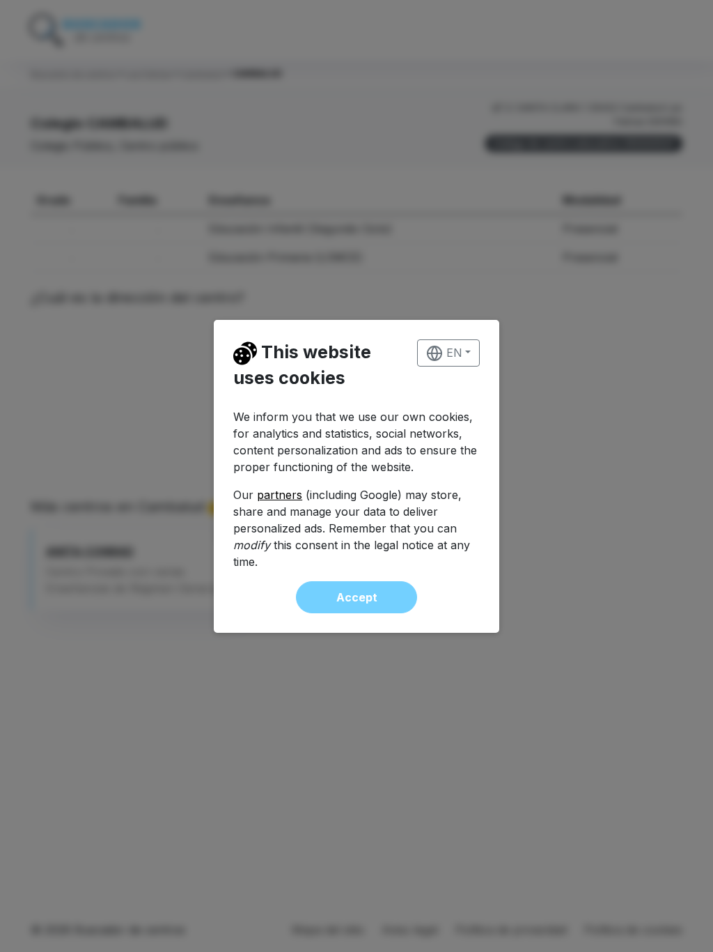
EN (452, 353)
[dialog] (356, 476)
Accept (356, 597)
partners (279, 495)
